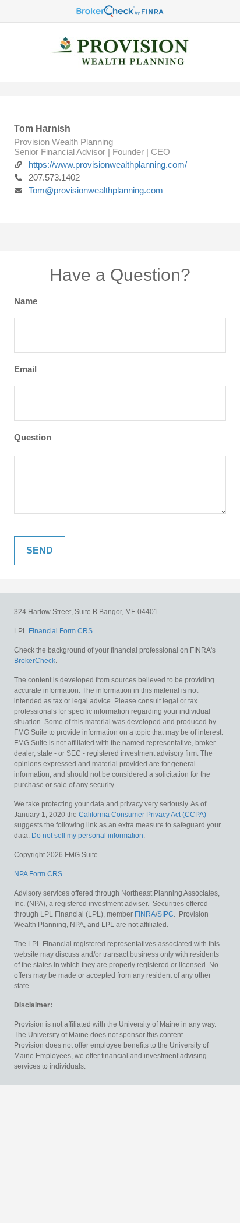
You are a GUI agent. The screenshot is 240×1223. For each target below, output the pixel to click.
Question (32, 437)
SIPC (165, 914)
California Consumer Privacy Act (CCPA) (142, 814)
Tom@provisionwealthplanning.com (96, 190)
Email (25, 369)
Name (25, 301)
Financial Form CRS (61, 631)
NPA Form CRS (38, 874)
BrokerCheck (34, 661)
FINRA (145, 914)
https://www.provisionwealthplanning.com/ (108, 165)
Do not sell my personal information (87, 835)
